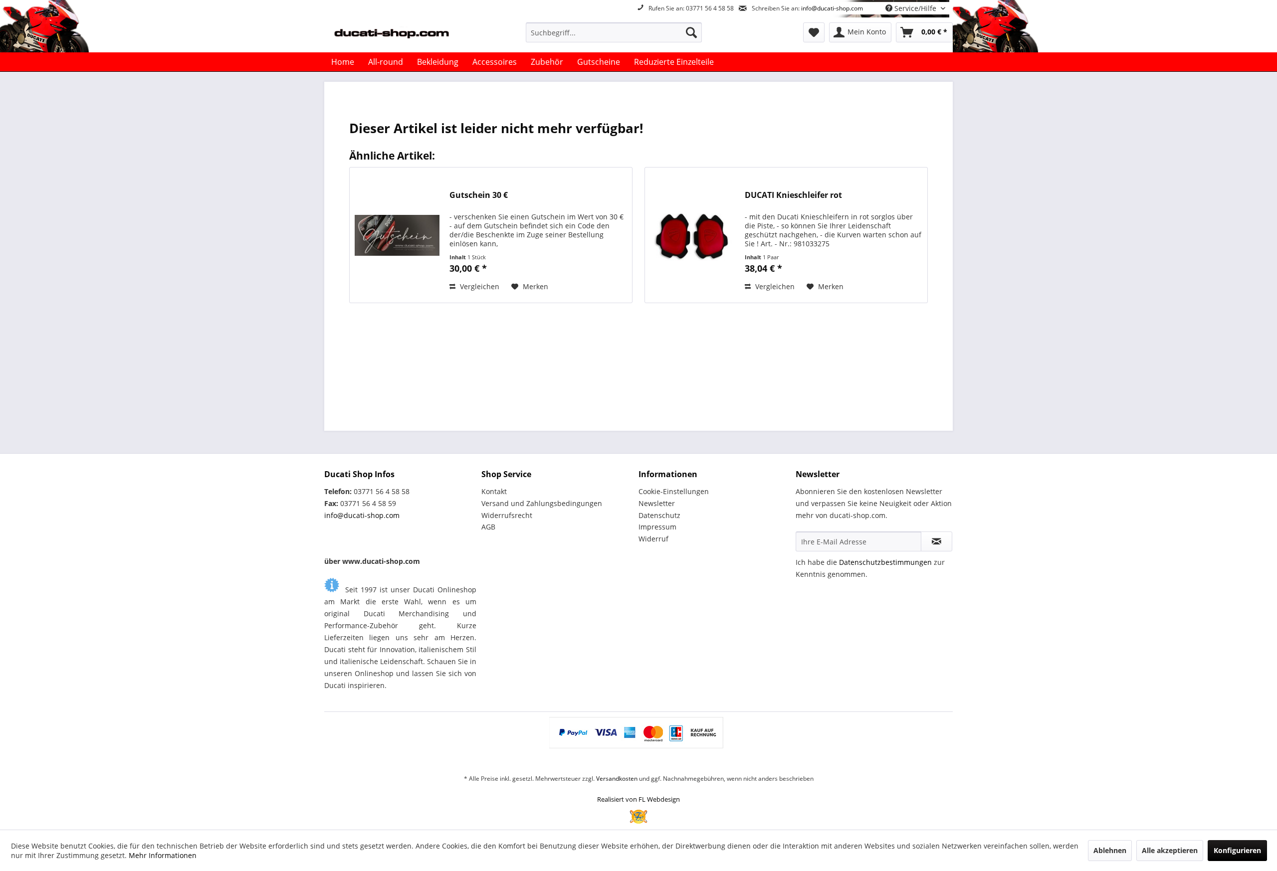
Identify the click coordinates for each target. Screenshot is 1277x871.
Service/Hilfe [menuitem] (915, 8)
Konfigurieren (1237, 850)
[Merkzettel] (814, 32)
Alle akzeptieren (1170, 850)
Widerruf (653, 538)
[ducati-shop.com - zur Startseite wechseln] (404, 34)
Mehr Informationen (163, 855)
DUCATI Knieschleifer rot (793, 195)
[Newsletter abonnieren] (936, 541)
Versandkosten (617, 778)
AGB (488, 526)
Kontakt (494, 491)
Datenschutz (659, 515)
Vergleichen (478, 286)
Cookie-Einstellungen (673, 491)
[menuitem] (614, 32)
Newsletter (656, 503)
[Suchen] (691, 32)
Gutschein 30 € (478, 195)
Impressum (657, 526)
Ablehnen (1109, 850)
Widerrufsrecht (506, 515)
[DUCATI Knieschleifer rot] (692, 235)
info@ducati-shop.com (832, 8)
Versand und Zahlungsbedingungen (541, 503)
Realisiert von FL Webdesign (638, 799)
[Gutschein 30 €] (397, 235)
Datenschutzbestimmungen (885, 562)
